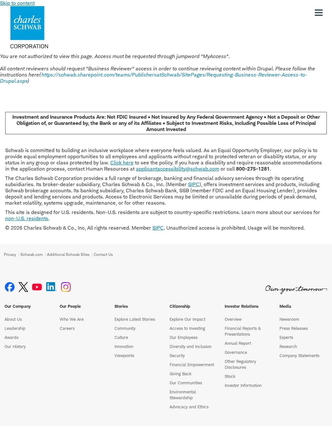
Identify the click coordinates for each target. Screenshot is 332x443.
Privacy (10, 254)
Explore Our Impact (187, 319)
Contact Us (103, 254)
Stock (230, 376)
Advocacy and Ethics (189, 406)
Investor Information (243, 385)
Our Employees (183, 337)
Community (125, 328)
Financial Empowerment (192, 364)
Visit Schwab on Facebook (10, 287)
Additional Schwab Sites (68, 254)
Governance (236, 352)
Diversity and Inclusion (190, 346)
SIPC (193, 184)
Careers (67, 328)
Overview (233, 319)
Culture (121, 337)
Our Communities (186, 382)
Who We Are (72, 319)
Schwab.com (31, 254)
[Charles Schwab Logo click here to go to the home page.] (48, 27)
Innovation (123, 346)
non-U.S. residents (26, 218)
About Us (13, 319)
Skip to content (17, 3)
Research (288, 346)
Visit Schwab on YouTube (37, 287)
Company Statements (299, 355)
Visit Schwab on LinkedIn (51, 287)
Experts (286, 337)
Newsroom (289, 319)
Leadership (15, 328)
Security (177, 355)
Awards (11, 337)
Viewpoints (124, 355)
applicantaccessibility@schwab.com (177, 169)
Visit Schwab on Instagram (66, 287)
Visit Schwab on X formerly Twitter (23, 287)
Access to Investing (187, 328)
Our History (15, 346)
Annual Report (238, 343)
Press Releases (293, 328)
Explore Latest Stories (134, 319)
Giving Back (181, 373)
